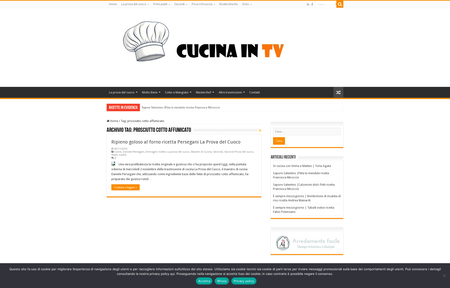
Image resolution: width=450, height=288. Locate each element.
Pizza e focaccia (202, 4)
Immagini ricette (156, 151)
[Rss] (308, 4)
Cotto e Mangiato (176, 92)
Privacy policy (244, 281)
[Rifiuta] (444, 275)
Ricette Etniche (228, 4)
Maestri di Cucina (201, 151)
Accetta (204, 281)
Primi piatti (160, 4)
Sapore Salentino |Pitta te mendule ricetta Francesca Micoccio (181, 107)
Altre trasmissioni (230, 92)
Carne (117, 151)
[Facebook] (312, 4)
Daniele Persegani (133, 151)
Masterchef (203, 92)
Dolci (245, 4)
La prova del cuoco (133, 4)
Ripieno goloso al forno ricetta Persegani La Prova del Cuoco (175, 142)
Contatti (254, 92)
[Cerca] (339, 4)
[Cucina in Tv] (225, 46)
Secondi (179, 4)
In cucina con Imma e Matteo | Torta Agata (302, 166)
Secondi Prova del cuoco (239, 151)
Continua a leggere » (125, 187)
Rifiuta (222, 281)
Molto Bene (150, 92)
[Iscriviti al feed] (260, 130)
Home (113, 4)
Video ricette (118, 154)
